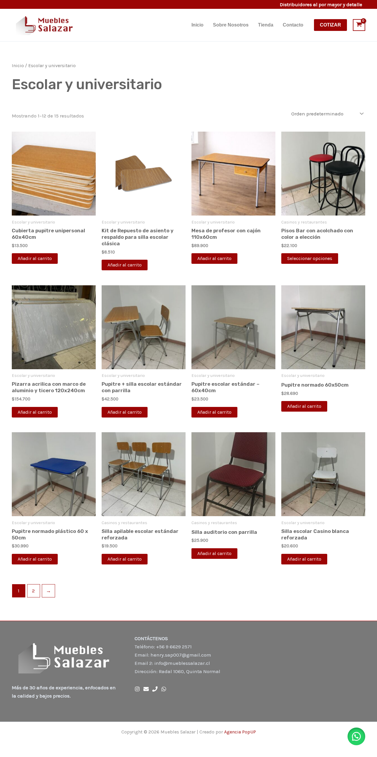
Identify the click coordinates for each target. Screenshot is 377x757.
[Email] (146, 689)
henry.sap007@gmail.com (181, 655)
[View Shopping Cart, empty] (359, 25)
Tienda (265, 24)
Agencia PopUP (240, 732)
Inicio (197, 24)
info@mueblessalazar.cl (182, 663)
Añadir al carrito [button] (35, 258)
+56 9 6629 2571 (174, 647)
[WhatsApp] (163, 689)
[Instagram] (137, 689)
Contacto (293, 24)
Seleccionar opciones (309, 258)
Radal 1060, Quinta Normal (189, 671)
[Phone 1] (155, 689)
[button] (330, 25)
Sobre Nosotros (231, 24)
